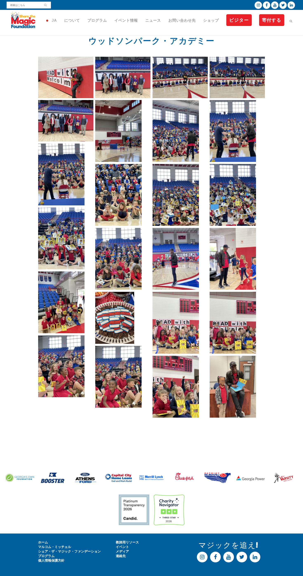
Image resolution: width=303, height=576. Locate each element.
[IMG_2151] (65, 174)
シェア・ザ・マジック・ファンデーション (69, 551)
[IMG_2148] (180, 131)
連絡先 (121, 556)
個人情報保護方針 (51, 560)
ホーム (43, 542)
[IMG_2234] (65, 302)
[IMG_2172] (180, 195)
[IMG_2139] (122, 131)
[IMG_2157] (122, 195)
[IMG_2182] (65, 238)
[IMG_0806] (65, 77)
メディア (122, 551)
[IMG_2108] (180, 77)
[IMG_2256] (180, 323)
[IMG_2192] (122, 259)
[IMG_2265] (122, 377)
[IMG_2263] (65, 366)
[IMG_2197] (180, 259)
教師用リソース (127, 542)
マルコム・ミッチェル (54, 547)
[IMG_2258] (237, 323)
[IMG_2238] (122, 318)
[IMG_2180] (237, 195)
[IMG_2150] (237, 131)
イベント (122, 547)
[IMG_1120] (122, 77)
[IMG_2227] (237, 259)
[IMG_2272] (180, 387)
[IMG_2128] (65, 120)
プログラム (46, 556)
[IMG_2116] (237, 77)
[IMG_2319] (237, 387)
